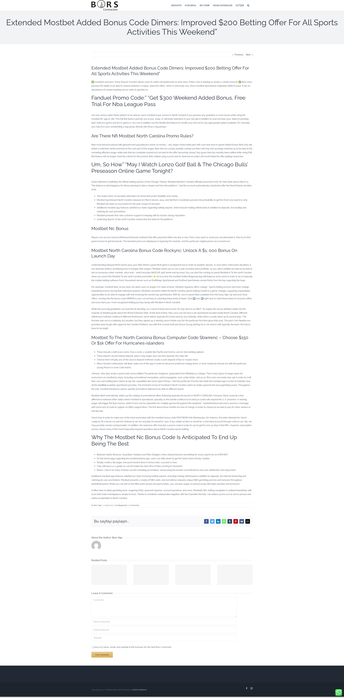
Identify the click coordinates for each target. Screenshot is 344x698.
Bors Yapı (97, 505)
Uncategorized (121, 505)
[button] (248, 5)
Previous (239, 54)
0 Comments (134, 505)
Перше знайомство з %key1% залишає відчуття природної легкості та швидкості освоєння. (109, 571)
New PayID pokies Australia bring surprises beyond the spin (193, 583)
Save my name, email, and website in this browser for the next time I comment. (133, 647)
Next (248, 54)
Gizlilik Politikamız (139, 690)
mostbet (102, 385)
